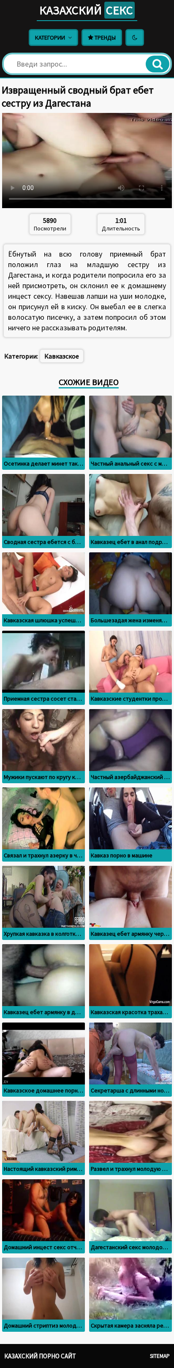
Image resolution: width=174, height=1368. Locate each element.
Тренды (104, 37)
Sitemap (160, 1356)
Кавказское (61, 356)
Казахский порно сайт (40, 1356)
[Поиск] (157, 64)
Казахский (86, 10)
